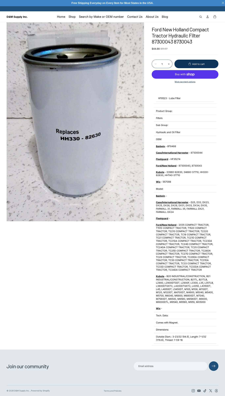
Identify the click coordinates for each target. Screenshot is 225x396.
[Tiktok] (205, 391)
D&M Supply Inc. (22, 390)
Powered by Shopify (40, 390)
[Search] (200, 16)
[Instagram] (193, 391)
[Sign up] (213, 366)
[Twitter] (211, 391)
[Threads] (216, 391)
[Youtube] (199, 391)
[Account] (207, 16)
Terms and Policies (112, 391)
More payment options (185, 82)
